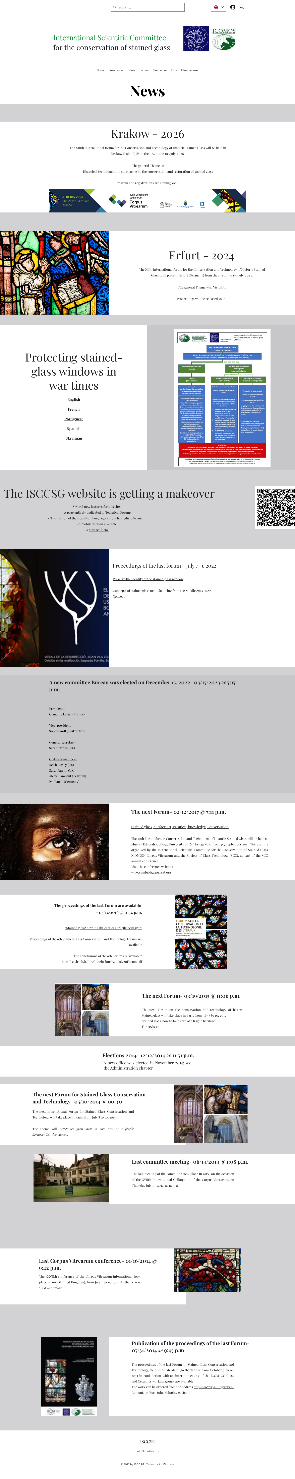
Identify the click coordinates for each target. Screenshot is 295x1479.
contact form (99, 530)
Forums (125, 512)
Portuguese (73, 418)
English (73, 399)
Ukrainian (73, 438)
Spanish (73, 428)
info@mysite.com (147, 1451)
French (74, 409)
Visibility (219, 287)
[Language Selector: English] (218, 7)
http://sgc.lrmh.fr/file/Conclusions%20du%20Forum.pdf (102, 961)
